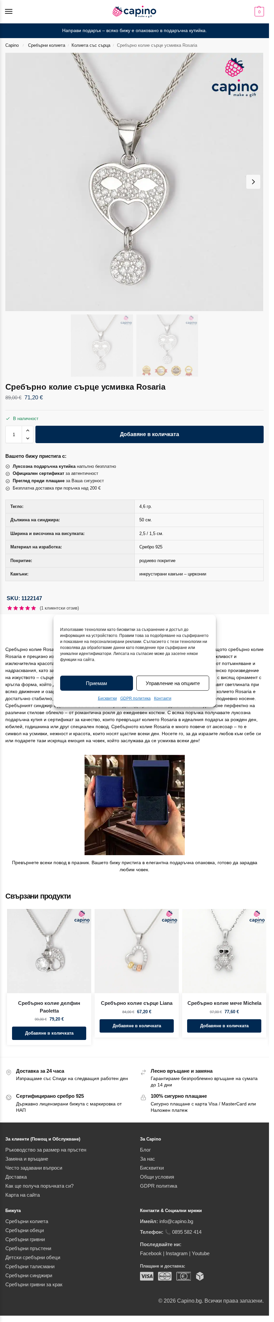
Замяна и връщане (26, 1159)
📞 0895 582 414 (183, 1232)
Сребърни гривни (25, 1239)
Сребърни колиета (46, 45)
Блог (145, 1150)
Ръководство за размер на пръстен (45, 1150)
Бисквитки (107, 698)
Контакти (162, 698)
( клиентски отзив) (59, 608)
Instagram (177, 1253)
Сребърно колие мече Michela (224, 1003)
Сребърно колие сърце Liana (136, 1003)
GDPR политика (135, 698)
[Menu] (15, 12)
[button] (258, 11)
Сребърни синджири (28, 1275)
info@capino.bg (176, 1221)
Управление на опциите (173, 683)
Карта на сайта (22, 1195)
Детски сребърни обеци (32, 1257)
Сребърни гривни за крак (33, 1284)
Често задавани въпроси (33, 1168)
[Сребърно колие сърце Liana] (137, 951)
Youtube (201, 1253)
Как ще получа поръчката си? (39, 1186)
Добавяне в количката (149, 434)
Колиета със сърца (91, 45)
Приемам (96, 683)
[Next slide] (253, 182)
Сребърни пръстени (28, 1248)
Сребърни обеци (24, 1230)
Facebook (151, 1253)
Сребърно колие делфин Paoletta (49, 1007)
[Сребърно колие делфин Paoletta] (49, 951)
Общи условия (157, 1177)
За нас (147, 1159)
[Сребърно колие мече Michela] (224, 951)
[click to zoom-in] (134, 182)
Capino (12, 45)
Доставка (16, 1177)
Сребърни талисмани (29, 1266)
